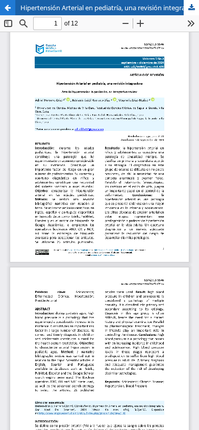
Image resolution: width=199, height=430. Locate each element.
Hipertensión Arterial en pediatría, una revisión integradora (109, 7)
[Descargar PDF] (191, 7)
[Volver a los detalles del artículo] (7, 7)
